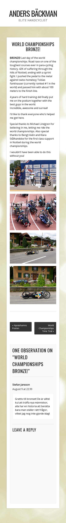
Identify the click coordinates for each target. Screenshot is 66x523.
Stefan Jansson (21, 384)
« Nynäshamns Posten (19, 327)
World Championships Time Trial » (46, 328)
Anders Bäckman (33, 13)
